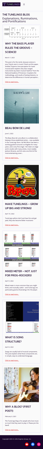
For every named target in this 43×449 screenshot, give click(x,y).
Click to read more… (12, 82)
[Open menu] (24, 4)
